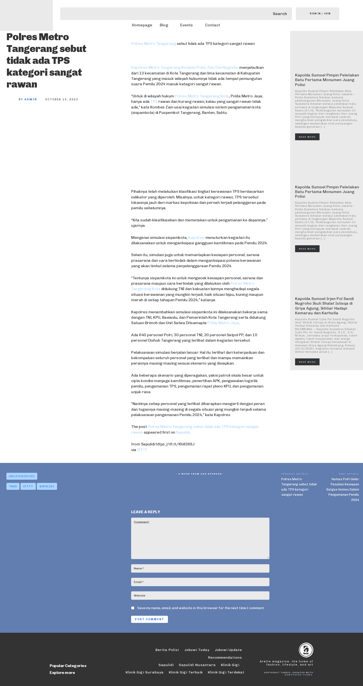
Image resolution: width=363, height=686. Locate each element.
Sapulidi (183, 432)
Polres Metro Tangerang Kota (202, 96)
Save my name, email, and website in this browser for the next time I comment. (201, 608)
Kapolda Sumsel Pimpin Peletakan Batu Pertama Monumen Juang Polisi (327, 80)
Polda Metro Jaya (223, 322)
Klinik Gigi (230, 665)
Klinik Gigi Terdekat (226, 672)
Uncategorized (22, 476)
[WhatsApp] (62, 115)
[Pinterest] (46, 115)
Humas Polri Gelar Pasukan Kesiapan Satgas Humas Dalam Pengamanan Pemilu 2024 (342, 489)
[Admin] (12, 100)
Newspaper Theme (298, 674)
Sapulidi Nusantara (197, 665)
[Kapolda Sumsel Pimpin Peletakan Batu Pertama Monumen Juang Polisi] (327, 52)
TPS (154, 101)
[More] (79, 115)
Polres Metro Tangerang (153, 43)
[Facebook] (13, 115)
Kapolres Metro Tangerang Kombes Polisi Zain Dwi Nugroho (185, 67)
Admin (30, 99)
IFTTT (142, 449)
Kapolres (196, 237)
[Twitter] (30, 115)
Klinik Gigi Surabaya (144, 672)
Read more (307, 137)
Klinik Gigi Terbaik (186, 672)
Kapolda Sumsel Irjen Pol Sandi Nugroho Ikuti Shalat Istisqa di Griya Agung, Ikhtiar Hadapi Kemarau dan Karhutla (324, 305)
